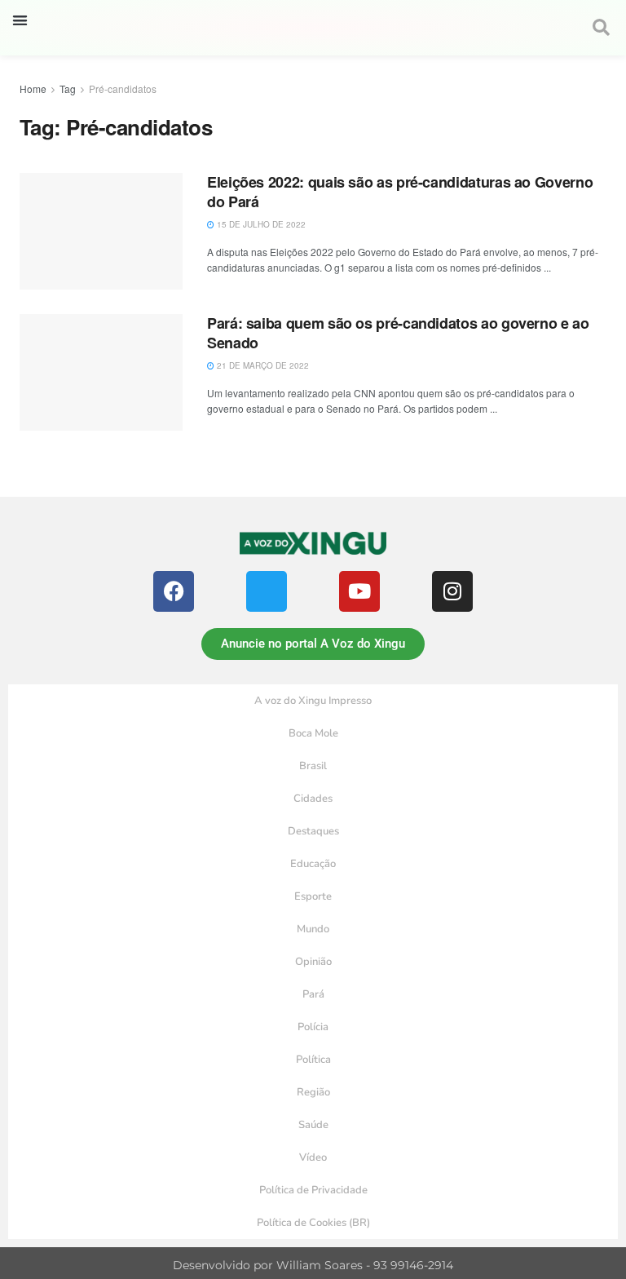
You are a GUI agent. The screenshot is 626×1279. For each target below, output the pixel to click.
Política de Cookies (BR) (313, 1222)
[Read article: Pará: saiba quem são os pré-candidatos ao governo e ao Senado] (101, 372)
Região (313, 1092)
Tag (68, 88)
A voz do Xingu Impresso (313, 700)
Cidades (313, 798)
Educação (313, 863)
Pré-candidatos (122, 88)
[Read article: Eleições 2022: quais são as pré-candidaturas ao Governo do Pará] (101, 231)
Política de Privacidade (313, 1190)
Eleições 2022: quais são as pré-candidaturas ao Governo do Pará (400, 191)
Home (33, 88)
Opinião (313, 961)
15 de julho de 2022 (260, 224)
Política (313, 1059)
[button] (20, 20)
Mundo (313, 929)
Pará (313, 994)
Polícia (313, 1027)
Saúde (313, 1124)
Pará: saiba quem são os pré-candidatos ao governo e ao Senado (398, 332)
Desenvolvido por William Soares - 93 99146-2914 (313, 1265)
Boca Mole (313, 733)
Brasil (313, 766)
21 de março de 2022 (261, 365)
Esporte (313, 896)
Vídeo (313, 1157)
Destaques (313, 831)
